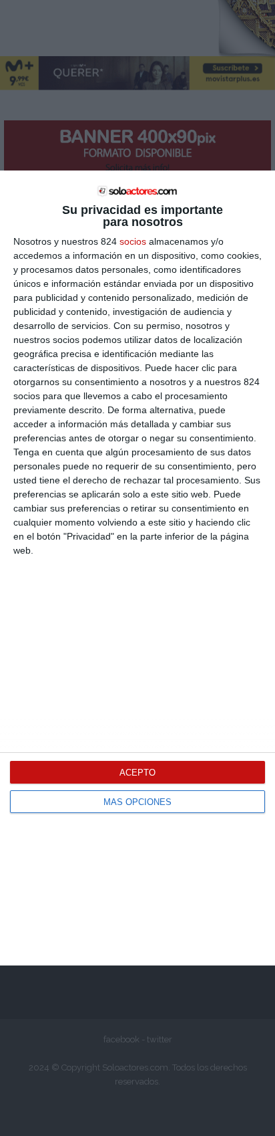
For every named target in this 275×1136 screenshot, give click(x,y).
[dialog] (137, 568)
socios (132, 241)
